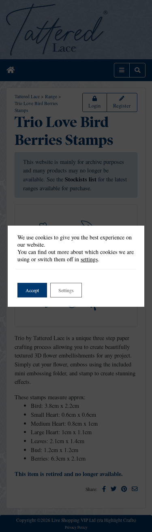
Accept (32, 290)
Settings (66, 290)
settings (89, 259)
